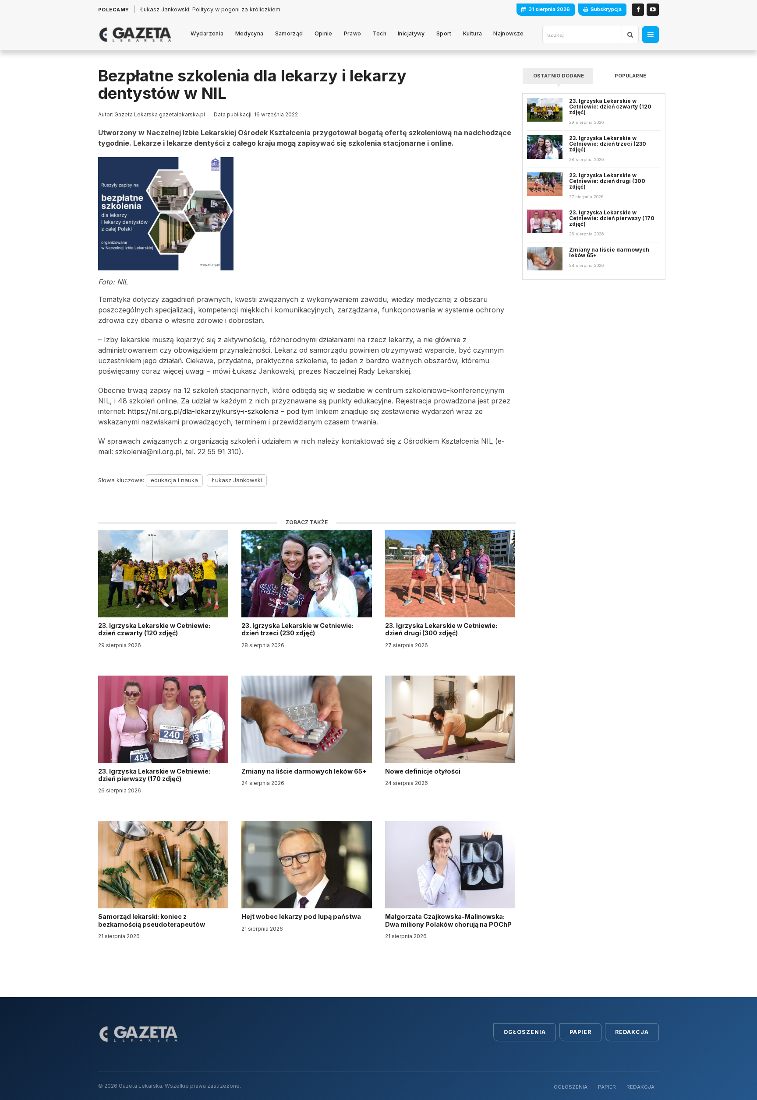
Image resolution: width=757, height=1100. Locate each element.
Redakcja (632, 1032)
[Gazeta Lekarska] (135, 34)
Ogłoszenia (524, 1032)
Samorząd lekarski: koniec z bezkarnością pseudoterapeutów (152, 920)
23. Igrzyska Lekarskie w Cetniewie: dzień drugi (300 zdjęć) (441, 629)
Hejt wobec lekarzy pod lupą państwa (301, 916)
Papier (580, 1032)
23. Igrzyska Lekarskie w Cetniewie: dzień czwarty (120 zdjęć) (154, 629)
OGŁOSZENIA (570, 1087)
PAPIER (607, 1087)
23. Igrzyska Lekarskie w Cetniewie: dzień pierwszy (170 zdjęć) (154, 774)
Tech (380, 33)
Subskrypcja (606, 9)
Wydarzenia (207, 33)
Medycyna (249, 33)
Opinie (324, 33)
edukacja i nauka (174, 479)
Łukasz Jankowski (237, 479)
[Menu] (650, 34)
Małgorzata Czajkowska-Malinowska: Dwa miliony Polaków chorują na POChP (448, 920)
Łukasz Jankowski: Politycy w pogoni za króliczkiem (210, 9)
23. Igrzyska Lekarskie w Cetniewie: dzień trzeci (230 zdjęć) (297, 629)
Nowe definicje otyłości (423, 771)
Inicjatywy (411, 33)
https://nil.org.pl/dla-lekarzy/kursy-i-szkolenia (203, 411)
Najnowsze (508, 33)
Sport (444, 33)
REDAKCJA (640, 1087)
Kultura (472, 33)
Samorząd (289, 33)
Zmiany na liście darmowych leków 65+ (304, 771)
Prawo (352, 33)
